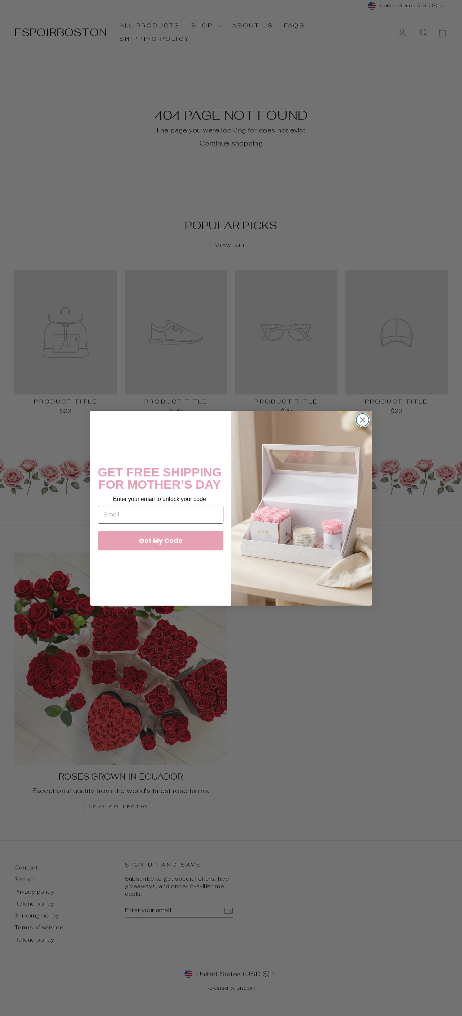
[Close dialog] (362, 420)
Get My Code (161, 540)
